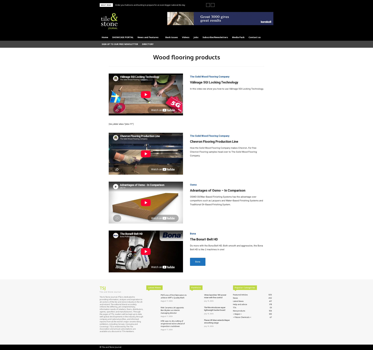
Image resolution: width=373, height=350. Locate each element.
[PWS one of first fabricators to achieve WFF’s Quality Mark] (152, 298)
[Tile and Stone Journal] (128, 21)
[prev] (208, 5)
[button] (269, 44)
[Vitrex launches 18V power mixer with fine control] (196, 298)
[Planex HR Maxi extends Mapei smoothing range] (196, 324)
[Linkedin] (262, 5)
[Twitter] (266, 5)
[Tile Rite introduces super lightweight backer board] (196, 311)
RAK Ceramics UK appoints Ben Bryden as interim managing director (172, 310)
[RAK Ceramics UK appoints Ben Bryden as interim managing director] (152, 311)
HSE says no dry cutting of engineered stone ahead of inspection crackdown (173, 323)
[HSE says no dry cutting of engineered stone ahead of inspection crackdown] (152, 324)
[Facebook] (258, 5)
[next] (212, 5)
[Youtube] (270, 5)
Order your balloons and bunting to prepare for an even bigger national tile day (150, 5)
